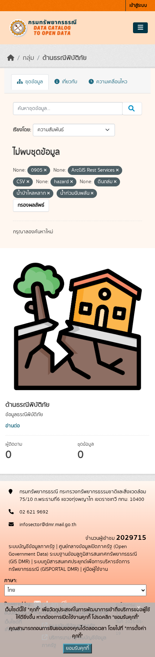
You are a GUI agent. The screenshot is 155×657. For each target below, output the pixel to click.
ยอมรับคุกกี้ (77, 648)
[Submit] (132, 108)
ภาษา (10, 580)
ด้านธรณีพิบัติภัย (65, 58)
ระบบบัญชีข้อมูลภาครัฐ (32, 546)
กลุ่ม (28, 58)
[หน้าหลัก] (10, 58)
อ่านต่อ (12, 425)
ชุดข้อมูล (33, 81)
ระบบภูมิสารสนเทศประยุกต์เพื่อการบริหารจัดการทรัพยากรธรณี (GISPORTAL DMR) (69, 565)
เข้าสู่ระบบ (138, 5)
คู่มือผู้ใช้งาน (95, 569)
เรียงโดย (21, 129)
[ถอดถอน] (45, 170)
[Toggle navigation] (140, 27)
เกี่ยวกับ (69, 81)
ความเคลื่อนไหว (111, 81)
